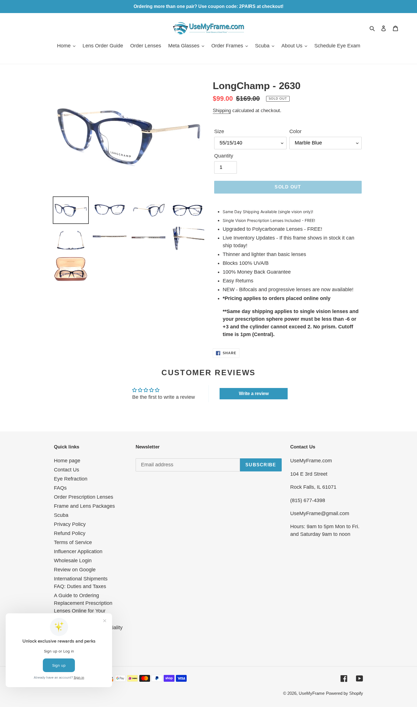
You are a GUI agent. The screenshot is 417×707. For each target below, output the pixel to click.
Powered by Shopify (344, 693)
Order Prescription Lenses (83, 497)
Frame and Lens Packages (84, 506)
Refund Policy (69, 533)
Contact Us (66, 470)
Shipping (222, 110)
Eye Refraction (70, 479)
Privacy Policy (70, 524)
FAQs (60, 488)
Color (295, 131)
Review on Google (75, 569)
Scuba (61, 515)
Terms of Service (73, 542)
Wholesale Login (73, 560)
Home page (67, 460)
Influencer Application (78, 551)
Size (219, 131)
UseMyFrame (312, 693)
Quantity (223, 156)
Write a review (254, 393)
